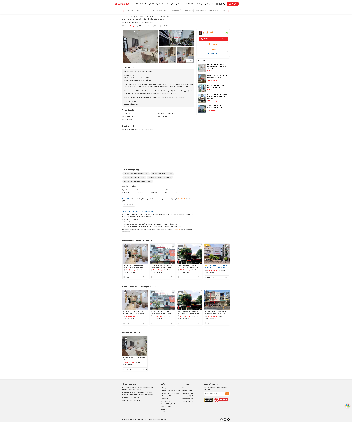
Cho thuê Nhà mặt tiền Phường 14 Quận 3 (136, 173)
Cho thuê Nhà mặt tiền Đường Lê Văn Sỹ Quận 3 (138, 181)
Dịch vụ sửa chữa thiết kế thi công (170, 390)
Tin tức (180, 4)
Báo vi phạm (129, 204)
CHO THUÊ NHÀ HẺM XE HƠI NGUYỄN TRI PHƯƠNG (215, 86)
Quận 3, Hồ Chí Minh (130, 272)
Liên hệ (163, 412)
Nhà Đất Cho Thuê (137, 4)
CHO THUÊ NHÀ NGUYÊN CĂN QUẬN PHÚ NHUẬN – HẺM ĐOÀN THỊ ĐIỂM (216, 66)
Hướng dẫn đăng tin (166, 406)
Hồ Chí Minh (142, 17)
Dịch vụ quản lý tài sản (167, 388)
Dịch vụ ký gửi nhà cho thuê (168, 396)
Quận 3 (149, 17)
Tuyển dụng (173, 4)
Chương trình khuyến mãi (168, 404)
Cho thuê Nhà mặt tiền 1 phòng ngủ (134, 177)
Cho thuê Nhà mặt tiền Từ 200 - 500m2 (160, 177)
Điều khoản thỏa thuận (188, 396)
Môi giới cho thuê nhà (188, 388)
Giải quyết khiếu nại (187, 401)
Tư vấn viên (165, 4)
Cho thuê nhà (125, 17)
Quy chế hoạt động (187, 393)
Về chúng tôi (164, 398)
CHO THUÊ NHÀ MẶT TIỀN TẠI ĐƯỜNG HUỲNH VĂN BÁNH (216, 107)
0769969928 (181, 199)
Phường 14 (155, 17)
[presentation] (124, 262)
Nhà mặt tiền (134, 17)
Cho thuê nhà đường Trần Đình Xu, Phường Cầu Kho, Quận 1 (217, 76)
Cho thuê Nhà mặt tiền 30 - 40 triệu (162, 173)
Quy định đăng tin (187, 390)
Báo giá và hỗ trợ (165, 401)
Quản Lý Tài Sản (150, 4)
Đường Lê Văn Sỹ (164, 17)
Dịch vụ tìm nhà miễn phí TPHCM (170, 393)
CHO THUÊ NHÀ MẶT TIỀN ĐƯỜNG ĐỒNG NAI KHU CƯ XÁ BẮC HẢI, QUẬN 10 (217, 96)
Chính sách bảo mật (188, 398)
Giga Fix (158, 4)
